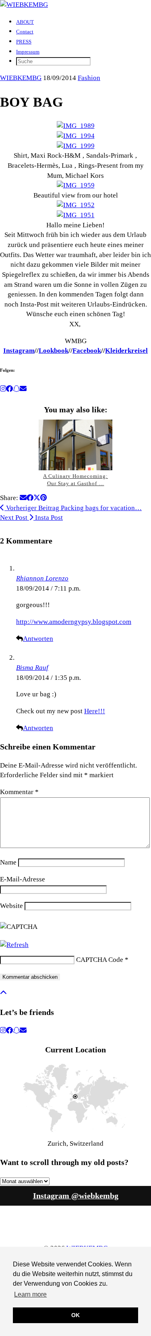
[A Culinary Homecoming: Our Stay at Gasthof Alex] (76, 445)
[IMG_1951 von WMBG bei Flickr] (76, 215)
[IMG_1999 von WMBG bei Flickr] (76, 146)
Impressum (27, 52)
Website (11, 906)
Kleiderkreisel (126, 350)
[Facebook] (9, 389)
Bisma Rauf (32, 667)
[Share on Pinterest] (43, 498)
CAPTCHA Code (99, 959)
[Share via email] (23, 498)
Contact (24, 32)
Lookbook (53, 350)
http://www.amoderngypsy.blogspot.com (73, 622)
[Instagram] (3, 389)
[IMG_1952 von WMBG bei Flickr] (76, 205)
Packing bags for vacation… (73, 508)
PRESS (23, 42)
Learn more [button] (30, 1294)
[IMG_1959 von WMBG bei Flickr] (76, 185)
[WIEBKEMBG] (24, 4)
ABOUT (25, 22)
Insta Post (31, 517)
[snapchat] (16, 1030)
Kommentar (19, 792)
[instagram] (3, 1030)
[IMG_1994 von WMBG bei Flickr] (76, 136)
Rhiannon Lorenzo (42, 578)
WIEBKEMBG (20, 78)
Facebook (86, 350)
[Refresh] (14, 945)
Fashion (89, 78)
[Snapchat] (16, 389)
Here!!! (94, 711)
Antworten (38, 638)
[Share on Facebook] (30, 498)
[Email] (23, 389)
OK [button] (75, 1315)
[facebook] (9, 1030)
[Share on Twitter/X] (36, 498)
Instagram (19, 350)
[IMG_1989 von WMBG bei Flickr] (76, 126)
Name (8, 862)
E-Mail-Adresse (22, 879)
